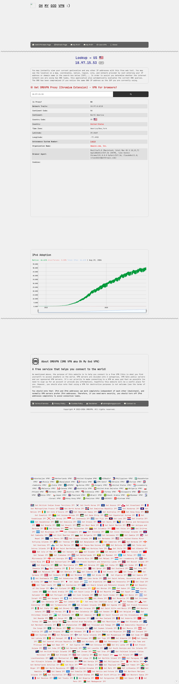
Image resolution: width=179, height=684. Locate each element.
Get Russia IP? (56, 582)
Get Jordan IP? (84, 651)
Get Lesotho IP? (94, 648)
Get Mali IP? (109, 668)
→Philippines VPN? (124, 478)
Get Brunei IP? (66, 608)
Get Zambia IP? (131, 535)
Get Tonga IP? (129, 572)
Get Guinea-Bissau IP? (67, 515)
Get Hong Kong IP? (134, 512)
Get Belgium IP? (126, 612)
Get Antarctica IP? (78, 598)
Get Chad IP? (141, 582)
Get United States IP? (82, 675)
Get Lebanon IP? (71, 602)
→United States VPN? (121, 485)
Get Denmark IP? (56, 575)
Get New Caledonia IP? (82, 612)
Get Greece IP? (89, 522)
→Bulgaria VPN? (135, 488)
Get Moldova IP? (78, 575)
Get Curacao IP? (86, 608)
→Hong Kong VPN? (73, 498)
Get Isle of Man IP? (46, 552)
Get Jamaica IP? (87, 615)
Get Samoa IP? (58, 671)
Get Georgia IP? (59, 558)
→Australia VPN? (84, 488)
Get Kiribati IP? (89, 641)
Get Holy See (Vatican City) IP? (100, 602)
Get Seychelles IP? (57, 675)
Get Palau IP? (129, 555)
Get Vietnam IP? (42, 635)
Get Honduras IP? (130, 509)
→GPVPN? (70, 485)
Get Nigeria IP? (86, 678)
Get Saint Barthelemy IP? (68, 548)
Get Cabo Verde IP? (92, 578)
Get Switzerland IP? (60, 562)
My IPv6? (89, 45)
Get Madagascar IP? (96, 681)
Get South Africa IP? (110, 675)
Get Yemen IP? (132, 665)
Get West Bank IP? (89, 525)
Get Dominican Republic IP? (103, 509)
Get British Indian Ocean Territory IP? (54, 505)
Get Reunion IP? (44, 678)
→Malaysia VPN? (48, 488)
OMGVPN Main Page (42, 45)
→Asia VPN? (45, 495)
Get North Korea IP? (73, 509)
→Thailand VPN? (78, 495)
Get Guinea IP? (56, 528)
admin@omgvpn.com (112, 403)
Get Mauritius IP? (110, 622)
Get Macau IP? (58, 628)
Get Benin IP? (131, 595)
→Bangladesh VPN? (67, 482)
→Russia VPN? (48, 482)
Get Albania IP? (139, 548)
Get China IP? (122, 528)
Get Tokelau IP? (65, 542)
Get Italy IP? (46, 608)
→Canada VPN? (66, 488)
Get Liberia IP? (84, 655)
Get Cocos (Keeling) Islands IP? (125, 532)
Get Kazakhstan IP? (44, 522)
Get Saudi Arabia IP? (57, 592)
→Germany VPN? (55, 492)
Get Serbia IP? (90, 661)
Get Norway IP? (58, 612)
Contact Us (131, 403)
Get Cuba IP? (53, 648)
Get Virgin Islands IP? (80, 538)
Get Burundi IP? (73, 648)
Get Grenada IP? (63, 655)
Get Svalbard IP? (119, 568)
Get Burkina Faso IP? (96, 548)
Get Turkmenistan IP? (60, 605)
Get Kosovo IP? (112, 505)
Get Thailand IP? (111, 665)
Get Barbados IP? (105, 538)
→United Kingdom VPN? (86, 478)
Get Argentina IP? (97, 582)
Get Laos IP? (119, 519)
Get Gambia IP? (139, 575)
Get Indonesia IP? (80, 519)
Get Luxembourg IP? (128, 558)
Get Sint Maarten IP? (63, 535)
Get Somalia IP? (78, 671)
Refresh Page (61, 45)
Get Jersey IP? (58, 519)
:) (54, 5)
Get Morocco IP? (69, 661)
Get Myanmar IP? (109, 555)
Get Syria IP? (54, 622)
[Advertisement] (89, 25)
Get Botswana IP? (110, 535)
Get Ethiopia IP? (79, 628)
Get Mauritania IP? (68, 565)
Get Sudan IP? (130, 565)
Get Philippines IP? (113, 661)
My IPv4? (76, 45)
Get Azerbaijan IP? (71, 585)
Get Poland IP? (125, 655)
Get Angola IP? (47, 525)
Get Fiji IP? (101, 519)
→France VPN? (86, 482)
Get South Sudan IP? (108, 595)
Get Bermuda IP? (134, 542)
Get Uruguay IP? (56, 632)
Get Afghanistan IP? (71, 625)
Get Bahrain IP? (67, 572)
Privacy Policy (59, 403)
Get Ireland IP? (78, 568)
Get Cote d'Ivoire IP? (57, 512)
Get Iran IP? (103, 651)
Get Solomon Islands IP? (88, 605)
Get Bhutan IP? (103, 588)
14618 (93, 142)
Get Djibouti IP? (65, 615)
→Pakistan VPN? (92, 498)
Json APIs (103, 45)
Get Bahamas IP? (77, 632)
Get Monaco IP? (90, 665)
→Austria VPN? (72, 492)
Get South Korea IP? (89, 505)
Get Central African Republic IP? (59, 641)
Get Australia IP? (111, 512)
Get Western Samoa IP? (136, 675)
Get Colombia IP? (102, 528)
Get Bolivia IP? (118, 545)
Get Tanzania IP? (49, 602)
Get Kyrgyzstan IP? (109, 678)
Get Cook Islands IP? (82, 595)
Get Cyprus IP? (77, 645)
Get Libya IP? (85, 658)
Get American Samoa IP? (85, 512)
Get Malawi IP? (106, 558)
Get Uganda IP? (113, 605)
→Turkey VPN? (110, 492)
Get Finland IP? (62, 588)
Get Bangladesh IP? (89, 542)
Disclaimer (92, 403)
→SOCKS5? (108, 498)
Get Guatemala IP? (43, 578)
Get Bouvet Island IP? (137, 562)
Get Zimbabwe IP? (61, 555)
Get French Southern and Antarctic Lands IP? (98, 562)
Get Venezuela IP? (120, 582)
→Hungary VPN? (100, 485)
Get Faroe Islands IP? (89, 635)
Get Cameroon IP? (112, 542)
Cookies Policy (77, 403)
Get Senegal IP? (59, 638)
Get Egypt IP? (127, 592)
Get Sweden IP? (106, 612)
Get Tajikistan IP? (78, 528)
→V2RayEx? (106, 478)
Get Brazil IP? (68, 525)
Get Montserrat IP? (63, 658)
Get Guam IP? (137, 635)
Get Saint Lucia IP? (83, 592)
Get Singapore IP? (72, 532)
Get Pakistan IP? (81, 618)
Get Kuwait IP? (105, 655)
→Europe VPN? (135, 482)
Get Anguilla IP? (45, 565)
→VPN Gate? (101, 482)
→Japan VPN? (60, 495)
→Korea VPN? (84, 485)
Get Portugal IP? (58, 595)
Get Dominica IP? (67, 522)
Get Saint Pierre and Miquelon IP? (108, 632)
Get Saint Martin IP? (115, 525)
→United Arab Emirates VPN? (109, 488)
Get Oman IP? (57, 645)
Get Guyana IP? (83, 588)
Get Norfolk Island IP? (109, 658)
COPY (101, 63)
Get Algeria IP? (118, 575)
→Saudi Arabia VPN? (115, 495)
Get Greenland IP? (134, 505)
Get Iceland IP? (139, 632)
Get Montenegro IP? (113, 641)
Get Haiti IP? (108, 522)
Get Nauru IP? (56, 538)
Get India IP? (111, 565)
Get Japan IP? (75, 582)
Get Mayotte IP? (107, 592)
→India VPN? (56, 485)
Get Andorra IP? (128, 618)
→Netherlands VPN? (63, 478)
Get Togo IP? (103, 638)
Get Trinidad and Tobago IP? (100, 625)
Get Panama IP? (130, 602)
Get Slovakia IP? (133, 622)
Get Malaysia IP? (64, 635)
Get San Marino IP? (64, 545)
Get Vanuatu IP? (69, 552)
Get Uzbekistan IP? (68, 578)
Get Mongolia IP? (120, 598)
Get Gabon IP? (123, 588)
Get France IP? (110, 572)
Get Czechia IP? (57, 568)
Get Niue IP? (71, 665)
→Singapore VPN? (128, 492)
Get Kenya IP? (60, 618)
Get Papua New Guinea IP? (92, 545)
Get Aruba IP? (98, 575)
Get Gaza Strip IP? (93, 515)
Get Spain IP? (130, 678)
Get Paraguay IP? (134, 658)
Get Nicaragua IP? (49, 532)
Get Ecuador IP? (91, 552)
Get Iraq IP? (139, 568)
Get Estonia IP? (97, 645)
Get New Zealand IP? (104, 618)
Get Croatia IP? (139, 519)
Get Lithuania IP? (130, 668)
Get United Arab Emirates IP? (81, 622)
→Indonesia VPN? (91, 492)
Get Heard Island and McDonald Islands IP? (107, 585)
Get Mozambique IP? (115, 635)
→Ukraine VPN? (118, 482)
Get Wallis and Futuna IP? (104, 671)
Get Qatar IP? (98, 568)
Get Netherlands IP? (85, 555)
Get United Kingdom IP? (86, 668)
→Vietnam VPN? (123, 498)
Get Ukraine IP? (91, 565)
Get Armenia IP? (123, 638)
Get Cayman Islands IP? (105, 628)
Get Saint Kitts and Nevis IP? (115, 608)
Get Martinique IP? (82, 638)
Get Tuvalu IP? (65, 678)
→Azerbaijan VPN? (41, 478)
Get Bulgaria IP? (87, 535)
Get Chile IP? (119, 548)
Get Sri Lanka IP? (120, 645)
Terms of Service (41, 403)
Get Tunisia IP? (133, 552)
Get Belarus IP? (112, 552)
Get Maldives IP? (46, 572)
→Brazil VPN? (96, 495)
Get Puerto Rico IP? (83, 558)
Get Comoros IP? (89, 572)
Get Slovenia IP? (95, 532)
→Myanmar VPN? (136, 495)
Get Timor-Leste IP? (46, 585)
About (114, 45)
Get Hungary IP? (55, 598)
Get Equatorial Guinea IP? (121, 515)
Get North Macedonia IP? (57, 668)
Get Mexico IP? (129, 628)
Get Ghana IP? (99, 598)
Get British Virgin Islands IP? (55, 651)
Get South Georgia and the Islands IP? (127, 648)
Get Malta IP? (135, 661)
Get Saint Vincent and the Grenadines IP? (121, 615)
